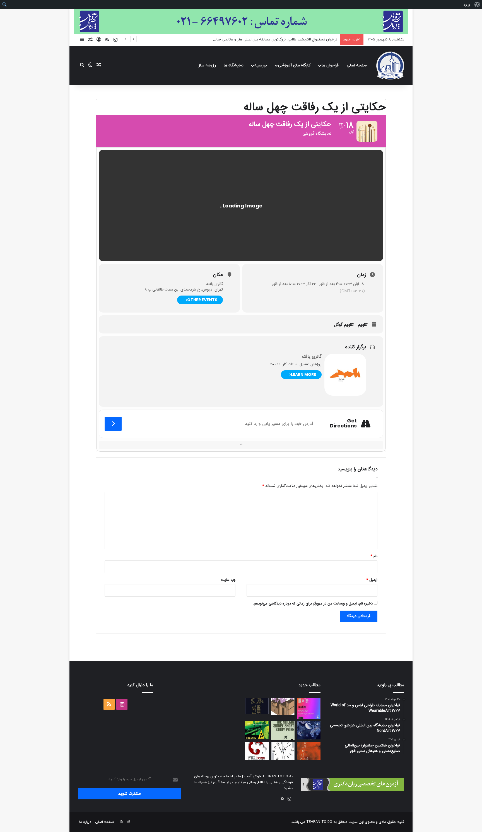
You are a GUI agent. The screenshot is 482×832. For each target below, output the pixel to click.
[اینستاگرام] (289, 798)
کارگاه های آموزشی (294, 65)
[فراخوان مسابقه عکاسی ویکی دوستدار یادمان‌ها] (257, 751)
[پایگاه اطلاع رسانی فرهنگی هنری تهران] (390, 65)
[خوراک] (282, 798)
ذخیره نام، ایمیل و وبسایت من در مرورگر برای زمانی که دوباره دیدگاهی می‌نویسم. (313, 604)
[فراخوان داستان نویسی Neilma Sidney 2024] (283, 730)
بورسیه (260, 65)
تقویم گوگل (344, 325)
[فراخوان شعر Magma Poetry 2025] (308, 751)
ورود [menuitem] (467, 4)
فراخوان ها (330, 65)
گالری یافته (312, 357)
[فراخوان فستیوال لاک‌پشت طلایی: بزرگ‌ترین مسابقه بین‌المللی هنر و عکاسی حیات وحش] (257, 706)
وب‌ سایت (228, 580)
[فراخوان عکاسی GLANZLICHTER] (308, 730)
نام (373, 556)
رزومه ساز (207, 65)
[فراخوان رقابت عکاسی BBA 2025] (308, 708)
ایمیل (371, 580)
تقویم (363, 325)
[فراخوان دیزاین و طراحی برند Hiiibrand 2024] (283, 751)
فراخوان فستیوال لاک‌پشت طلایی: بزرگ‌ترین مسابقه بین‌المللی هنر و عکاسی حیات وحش (270, 39)
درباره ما (85, 821)
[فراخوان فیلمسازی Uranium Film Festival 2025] (257, 730)
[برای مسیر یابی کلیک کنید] (113, 424)
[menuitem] (477, 4)
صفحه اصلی (357, 65)
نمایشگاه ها (234, 65)
